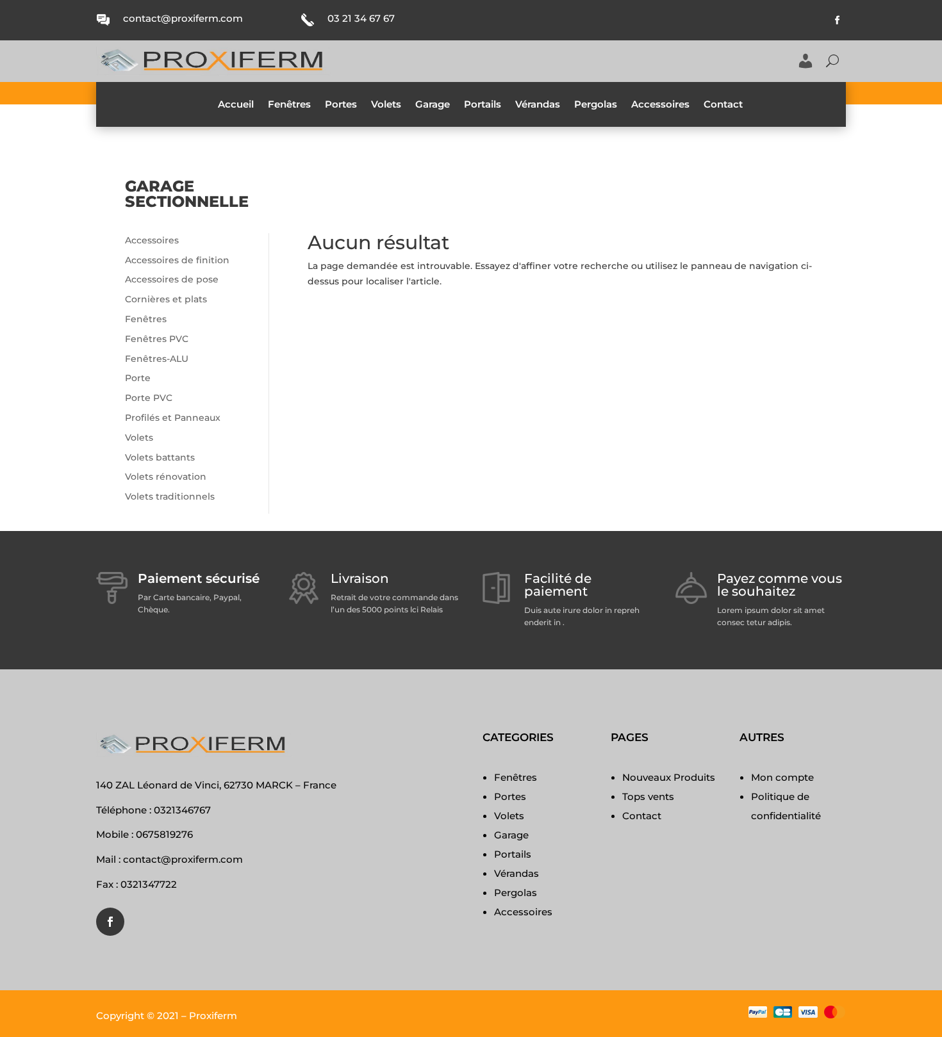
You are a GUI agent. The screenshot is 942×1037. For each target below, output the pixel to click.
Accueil (236, 105)
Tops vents (648, 796)
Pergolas (595, 105)
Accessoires (660, 105)
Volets (386, 105)
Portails (482, 105)
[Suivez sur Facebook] (837, 20)
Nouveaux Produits (668, 777)
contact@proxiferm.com (183, 18)
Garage (432, 105)
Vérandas (537, 105)
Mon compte (782, 777)
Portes (341, 105)
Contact (723, 105)
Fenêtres (289, 105)
